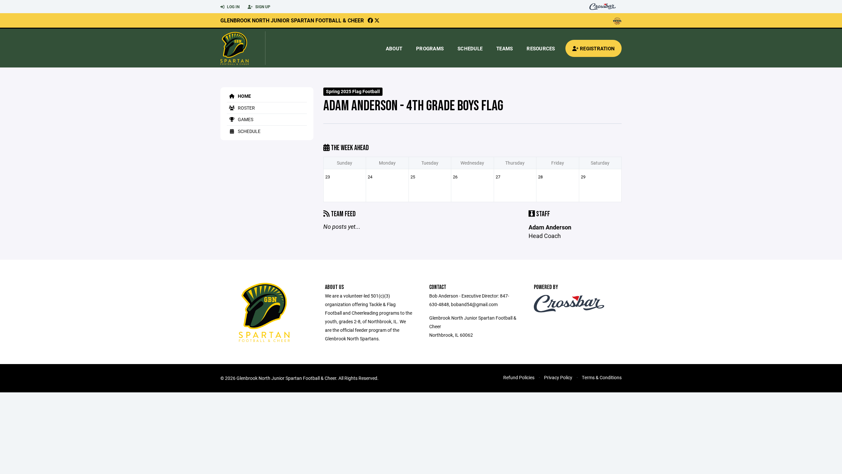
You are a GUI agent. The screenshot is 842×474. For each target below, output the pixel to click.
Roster (246, 108)
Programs (430, 48)
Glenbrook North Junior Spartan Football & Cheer (292, 20)
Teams (504, 48)
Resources (541, 48)
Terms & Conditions (602, 377)
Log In (232, 6)
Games (245, 119)
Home (244, 96)
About (394, 48)
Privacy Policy (558, 377)
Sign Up (262, 6)
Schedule (470, 48)
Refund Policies (518, 377)
